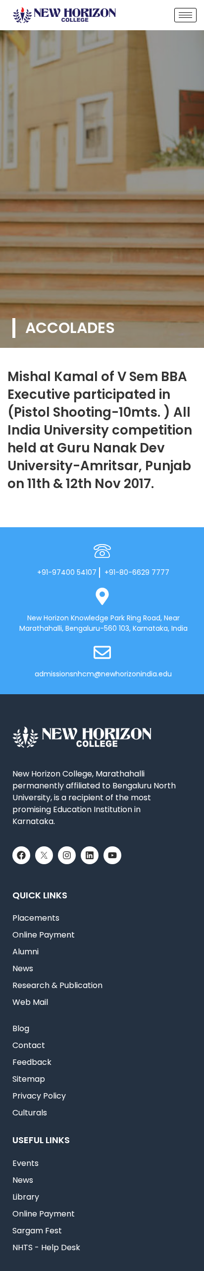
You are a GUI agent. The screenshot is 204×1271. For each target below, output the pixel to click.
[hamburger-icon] (185, 15)
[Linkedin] (90, 855)
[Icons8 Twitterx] (44, 855)
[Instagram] (67, 855)
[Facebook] (21, 855)
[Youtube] (112, 855)
